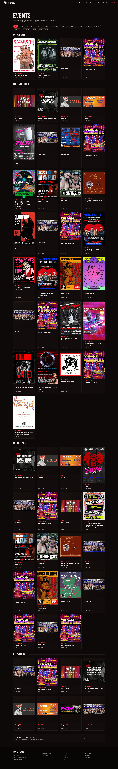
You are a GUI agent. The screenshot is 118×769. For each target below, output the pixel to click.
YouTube (87, 757)
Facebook (88, 755)
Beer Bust (30, 26)
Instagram (88, 753)
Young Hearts (43, 29)
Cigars (47, 26)
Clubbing (55, 26)
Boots (39, 26)
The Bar (96, 2)
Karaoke (17, 29)
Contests (87, 2)
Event (81, 26)
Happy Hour (96, 26)
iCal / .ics (98, 738)
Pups (34, 29)
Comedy (64, 26)
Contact (105, 2)
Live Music (26, 29)
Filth (87, 26)
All (16, 26)
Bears (22, 26)
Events (78, 2)
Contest (72, 26)
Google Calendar (87, 738)
